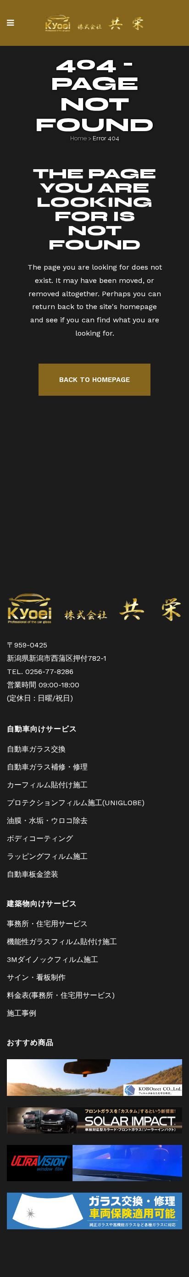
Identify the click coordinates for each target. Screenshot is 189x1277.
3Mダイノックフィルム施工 (52, 959)
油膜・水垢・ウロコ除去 (47, 820)
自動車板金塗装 (32, 874)
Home (78, 138)
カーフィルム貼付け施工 (47, 784)
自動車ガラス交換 (36, 749)
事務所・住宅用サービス (47, 923)
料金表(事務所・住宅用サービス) (61, 995)
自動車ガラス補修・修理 (47, 767)
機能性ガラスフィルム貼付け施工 (62, 941)
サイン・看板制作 (36, 977)
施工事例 (21, 1013)
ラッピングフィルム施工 (47, 856)
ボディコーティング (40, 838)
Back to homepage (94, 380)
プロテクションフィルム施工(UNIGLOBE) (76, 802)
